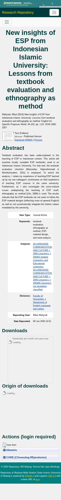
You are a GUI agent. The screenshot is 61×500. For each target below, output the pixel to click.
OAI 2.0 (52, 476)
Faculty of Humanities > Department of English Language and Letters (41, 302)
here (38, 479)
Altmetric (11, 450)
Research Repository (18, 12)
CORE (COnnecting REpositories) (26, 457)
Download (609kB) (24, 140)
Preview (38, 140)
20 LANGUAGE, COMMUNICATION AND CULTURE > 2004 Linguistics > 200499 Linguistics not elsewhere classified (42, 280)
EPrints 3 (29, 476)
